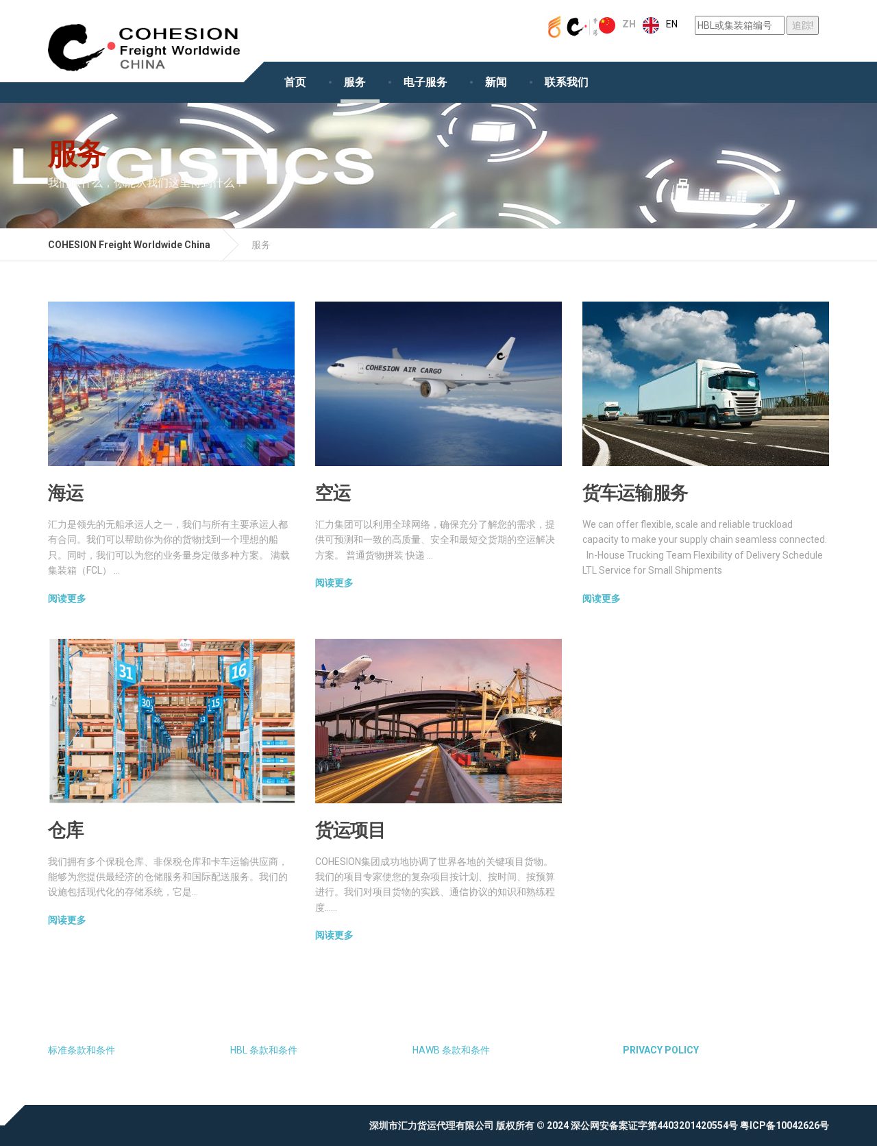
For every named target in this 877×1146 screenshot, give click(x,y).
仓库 (65, 829)
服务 (355, 81)
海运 (65, 492)
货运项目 (350, 829)
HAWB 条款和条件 (451, 1050)
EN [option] (672, 24)
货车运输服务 (635, 492)
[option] (660, 25)
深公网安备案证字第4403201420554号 (654, 1125)
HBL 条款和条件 (263, 1050)
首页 (295, 81)
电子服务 (425, 81)
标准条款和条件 (81, 1050)
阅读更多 (67, 598)
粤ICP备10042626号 (784, 1125)
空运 (332, 492)
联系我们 (567, 81)
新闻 (496, 81)
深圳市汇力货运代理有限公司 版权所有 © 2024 (469, 1125)
